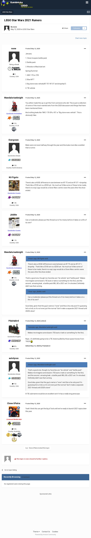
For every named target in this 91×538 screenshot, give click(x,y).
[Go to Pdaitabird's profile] (14, 329)
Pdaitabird (14, 321)
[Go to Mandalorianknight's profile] (14, 106)
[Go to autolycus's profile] (14, 366)
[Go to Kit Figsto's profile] (14, 185)
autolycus (13, 358)
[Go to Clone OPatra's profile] (14, 411)
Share (65, 28)
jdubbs (13, 214)
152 (15, 384)
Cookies (55, 532)
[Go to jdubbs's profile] (14, 223)
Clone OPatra (13, 403)
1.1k (14, 240)
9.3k (14, 429)
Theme (36, 532)
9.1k (14, 123)
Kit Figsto (13, 177)
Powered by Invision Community (45, 534)
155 (15, 165)
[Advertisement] (45, 511)
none (15, 27)
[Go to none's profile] (6, 28)
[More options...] (85, 48)
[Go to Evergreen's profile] (14, 148)
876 (15, 346)
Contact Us (46, 532)
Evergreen (14, 140)
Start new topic (81, 38)
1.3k (14, 203)
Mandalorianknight (13, 97)
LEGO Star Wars (28, 29)
